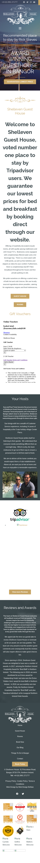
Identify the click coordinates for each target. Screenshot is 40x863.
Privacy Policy (10, 781)
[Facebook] (24, 2)
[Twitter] (27, 2)
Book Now (20, 742)
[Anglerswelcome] (8, 854)
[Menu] (20, 28)
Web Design (11, 787)
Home (20, 725)
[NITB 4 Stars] (31, 831)
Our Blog (20, 747)
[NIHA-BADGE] (31, 807)
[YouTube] (34, 2)
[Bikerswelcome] (20, 854)
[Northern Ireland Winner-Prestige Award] (20, 819)
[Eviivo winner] (20, 807)
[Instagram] (31, 2)
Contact (20, 759)
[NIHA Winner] (8, 807)
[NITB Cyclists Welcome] (8, 842)
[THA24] (20, 831)
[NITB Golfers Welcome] (20, 842)
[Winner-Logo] (8, 819)
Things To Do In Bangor (20, 753)
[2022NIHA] (31, 819)
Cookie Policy (22, 781)
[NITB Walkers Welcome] (31, 842)
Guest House (20, 731)
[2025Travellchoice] (8, 831)
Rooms (20, 736)
